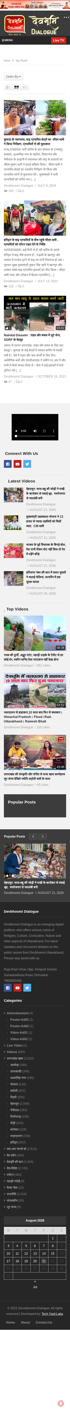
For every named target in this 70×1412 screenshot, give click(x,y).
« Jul (35, 1282)
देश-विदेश (12, 1168)
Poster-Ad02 (19, 1026)
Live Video (14, 1045)
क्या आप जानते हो (16, 1149)
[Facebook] (8, 464)
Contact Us (44, 1322)
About (25, 1322)
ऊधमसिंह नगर (18, 1077)
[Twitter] (27, 464)
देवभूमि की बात (15, 1161)
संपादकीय (12, 1200)
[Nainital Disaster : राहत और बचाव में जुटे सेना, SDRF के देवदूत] (35, 313)
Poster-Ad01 (19, 1019)
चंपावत (14, 1084)
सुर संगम (11, 1207)
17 (8, 1261)
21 (44, 1261)
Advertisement (17, 1013)
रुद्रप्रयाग (16, 1136)
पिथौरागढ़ (15, 1116)
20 (35, 1261)
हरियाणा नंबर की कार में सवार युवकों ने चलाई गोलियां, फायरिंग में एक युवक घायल (46, 577)
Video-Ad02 (19, 1039)
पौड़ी (12, 1123)
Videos (12, 1052)
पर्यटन (10, 1174)
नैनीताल (14, 1110)
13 (35, 1253)
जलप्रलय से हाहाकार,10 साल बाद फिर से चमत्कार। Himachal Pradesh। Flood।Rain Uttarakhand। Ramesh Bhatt (33, 717)
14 (44, 1253)
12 (26, 1253)
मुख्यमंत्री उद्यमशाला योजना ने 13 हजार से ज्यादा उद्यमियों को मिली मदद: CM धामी (44, 521)
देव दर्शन (11, 1155)
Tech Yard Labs (52, 1314)
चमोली (14, 1090)
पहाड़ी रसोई (13, 1181)
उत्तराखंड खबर (15, 1058)
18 (17, 1261)
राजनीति (11, 1194)
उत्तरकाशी (15, 1071)
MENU (9, 40)
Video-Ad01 (19, 1032)
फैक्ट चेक (12, 1187)
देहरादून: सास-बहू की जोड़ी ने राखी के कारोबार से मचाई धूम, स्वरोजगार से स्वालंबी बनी (45, 493)
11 (17, 1253)
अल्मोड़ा (14, 1065)
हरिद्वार (14, 1142)
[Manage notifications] (61, 1403)
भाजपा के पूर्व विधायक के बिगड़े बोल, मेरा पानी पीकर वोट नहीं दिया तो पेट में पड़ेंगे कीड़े (46, 549)
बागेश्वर (14, 1129)
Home (10, 1322)
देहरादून (14, 1103)
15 (52, 1253)
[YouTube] (17, 464)
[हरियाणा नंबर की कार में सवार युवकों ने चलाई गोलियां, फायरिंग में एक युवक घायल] (13, 578)
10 (8, 1253)
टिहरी (13, 1097)
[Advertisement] (35, 1371)
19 (26, 1261)
